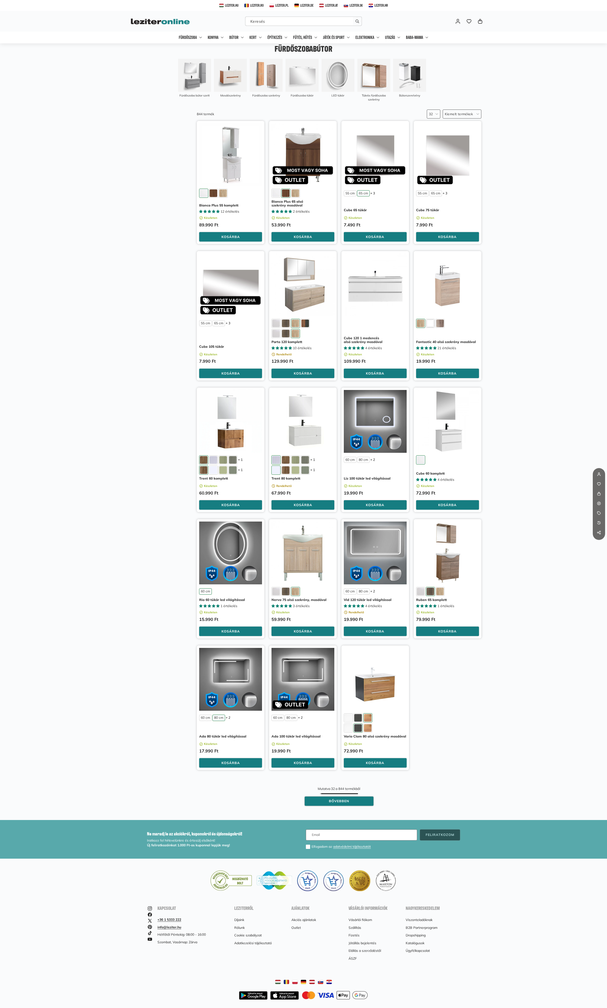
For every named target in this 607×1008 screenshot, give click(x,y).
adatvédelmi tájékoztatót (352, 846)
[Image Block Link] (335, 995)
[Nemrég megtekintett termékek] (599, 523)
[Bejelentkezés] (458, 21)
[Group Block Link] (194, 78)
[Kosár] (599, 494)
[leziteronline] (160, 21)
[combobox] (303, 21)
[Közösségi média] (599, 532)
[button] (480, 21)
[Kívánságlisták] (469, 21)
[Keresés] (357, 21)
